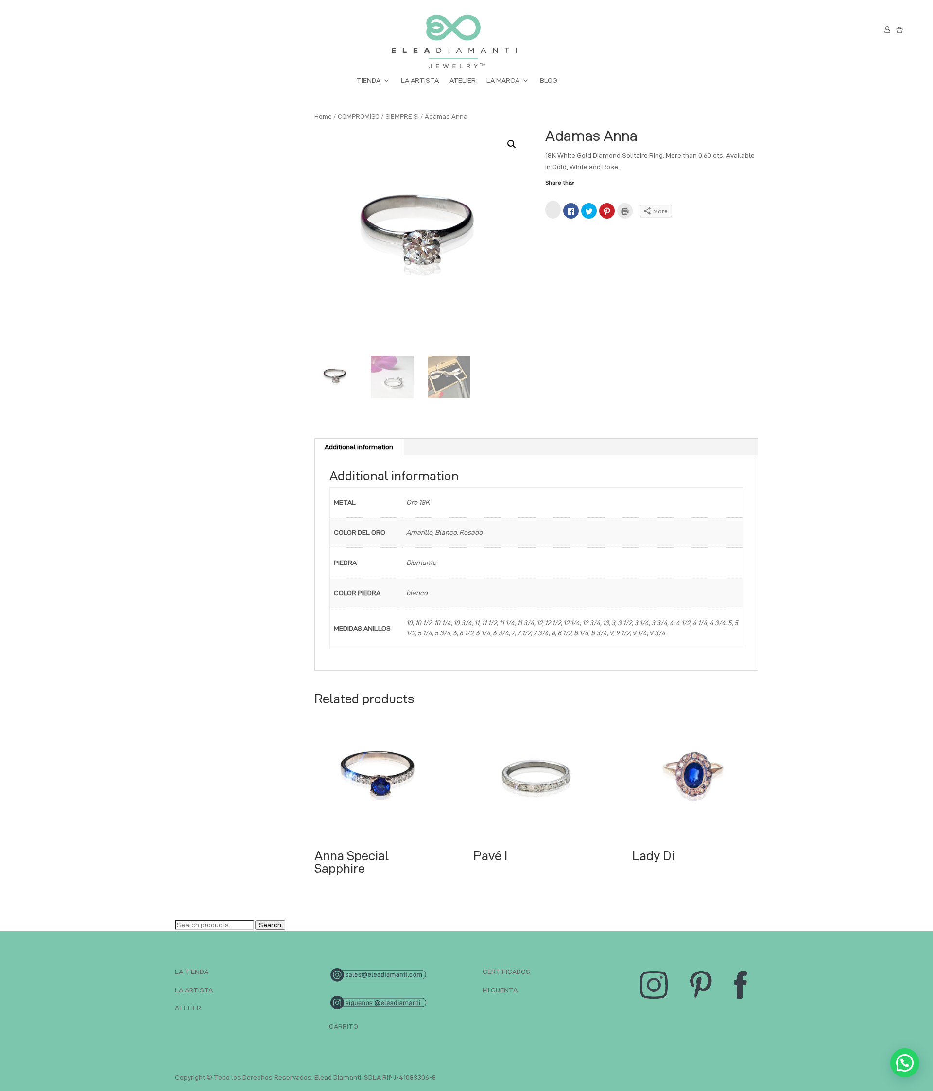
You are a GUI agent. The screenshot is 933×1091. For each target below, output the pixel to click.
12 (539, 623)
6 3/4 (501, 633)
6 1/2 (466, 633)
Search (270, 924)
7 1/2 (524, 633)
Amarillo (419, 532)
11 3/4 (525, 623)
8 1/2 (564, 633)
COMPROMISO (359, 116)
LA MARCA (502, 80)
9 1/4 (639, 633)
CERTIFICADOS (506, 971)
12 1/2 (553, 623)
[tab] (359, 447)
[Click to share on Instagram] (553, 210)
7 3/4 (541, 633)
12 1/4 (571, 623)
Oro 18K (418, 502)
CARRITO (343, 1026)
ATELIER (462, 80)
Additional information (359, 447)
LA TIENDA (191, 971)
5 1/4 (424, 633)
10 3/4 (462, 623)
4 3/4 (717, 623)
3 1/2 (625, 623)
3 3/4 (659, 623)
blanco (417, 593)
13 (606, 623)
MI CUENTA (500, 990)
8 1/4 (581, 633)
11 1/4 (507, 623)
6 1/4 (483, 633)
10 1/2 (423, 623)
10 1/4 (442, 623)
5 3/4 (442, 633)
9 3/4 (657, 633)
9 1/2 (623, 633)
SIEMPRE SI (402, 116)
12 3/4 (591, 623)
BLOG (548, 80)
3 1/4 (641, 623)
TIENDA (368, 80)
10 (409, 623)
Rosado (471, 532)
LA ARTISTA (420, 80)
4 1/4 (699, 623)
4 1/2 (683, 623)
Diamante (421, 562)
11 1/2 (489, 623)
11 (476, 623)
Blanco (446, 532)
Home (323, 116)
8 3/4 (599, 633)
